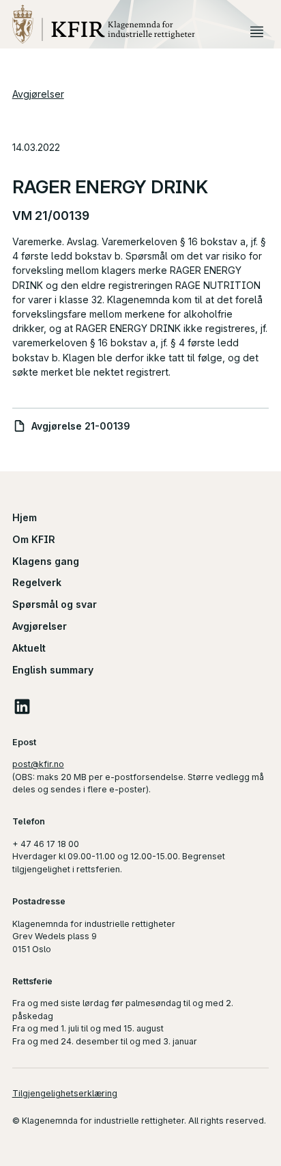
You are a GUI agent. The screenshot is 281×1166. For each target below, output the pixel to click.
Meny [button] (257, 31)
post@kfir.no (38, 764)
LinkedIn (22, 706)
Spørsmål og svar (54, 604)
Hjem (24, 517)
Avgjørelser (38, 94)
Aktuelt (29, 648)
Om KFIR (33, 539)
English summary (52, 670)
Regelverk (36, 582)
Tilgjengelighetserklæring (64, 1093)
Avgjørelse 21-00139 (80, 426)
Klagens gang (45, 561)
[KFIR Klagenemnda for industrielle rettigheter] (128, 24)
